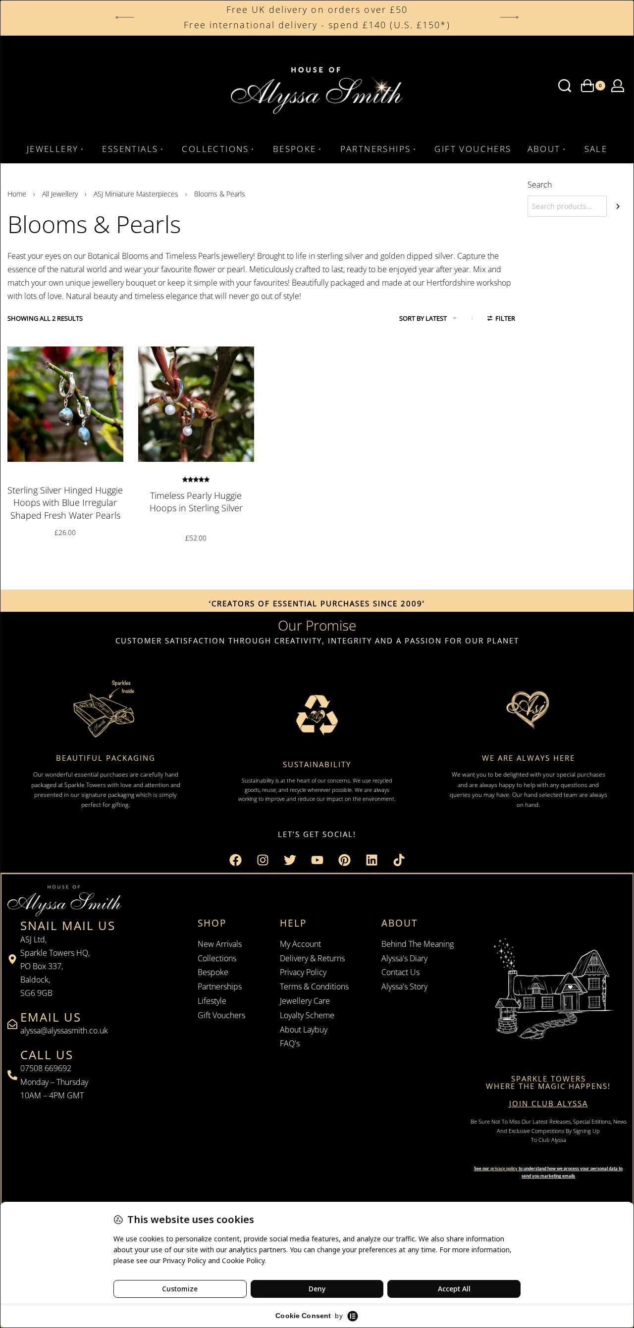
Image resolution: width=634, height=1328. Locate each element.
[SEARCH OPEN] (565, 86)
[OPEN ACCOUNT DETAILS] (618, 86)
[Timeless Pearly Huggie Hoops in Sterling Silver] (196, 404)
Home (16, 193)
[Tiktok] (398, 860)
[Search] (618, 206)
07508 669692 (45, 1068)
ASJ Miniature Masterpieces (136, 193)
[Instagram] (262, 860)
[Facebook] (235, 860)
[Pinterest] (344, 860)
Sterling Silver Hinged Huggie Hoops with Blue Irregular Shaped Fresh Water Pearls (65, 502)
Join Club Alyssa (548, 1103)
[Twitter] (289, 860)
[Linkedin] (371, 860)
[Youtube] (317, 860)
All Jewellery (60, 193)
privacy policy (504, 1168)
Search (540, 184)
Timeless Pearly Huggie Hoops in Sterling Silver (196, 502)
